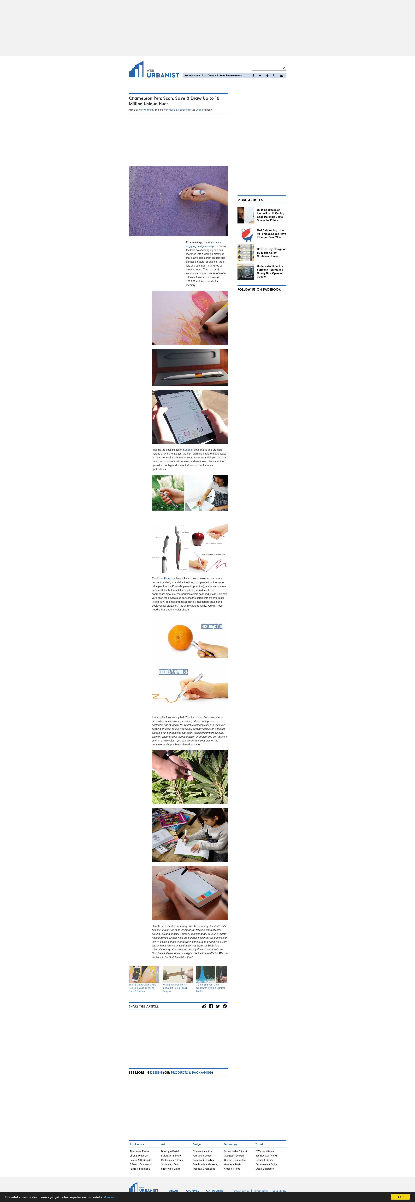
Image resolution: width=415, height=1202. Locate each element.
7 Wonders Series (264, 1151)
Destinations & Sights (266, 1164)
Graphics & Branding (203, 1160)
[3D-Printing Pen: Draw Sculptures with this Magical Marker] (211, 974)
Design (212, 75)
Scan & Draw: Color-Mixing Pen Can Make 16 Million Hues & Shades (142, 988)
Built (222, 75)
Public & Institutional (140, 1168)
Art (204, 75)
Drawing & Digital (170, 1151)
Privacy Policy (261, 1190)
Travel (259, 1144)
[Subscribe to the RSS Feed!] (274, 75)
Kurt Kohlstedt (146, 109)
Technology (230, 1144)
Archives (192, 1190)
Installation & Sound (171, 1155)
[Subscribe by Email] (281, 75)
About (173, 1190)
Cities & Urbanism (139, 1155)
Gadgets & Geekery (234, 1155)
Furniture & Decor (202, 1155)
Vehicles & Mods (232, 1164)
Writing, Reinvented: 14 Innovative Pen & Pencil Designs (175, 988)
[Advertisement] (207, 28)
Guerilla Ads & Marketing (205, 1164)
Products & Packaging (177, 109)
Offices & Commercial (141, 1164)
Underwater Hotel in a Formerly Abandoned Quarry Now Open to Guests (270, 271)
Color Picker (164, 578)
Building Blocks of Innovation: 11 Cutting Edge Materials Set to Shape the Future (270, 215)
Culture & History (264, 1160)
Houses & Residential (141, 1160)
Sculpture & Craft (170, 1164)
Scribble (188, 449)
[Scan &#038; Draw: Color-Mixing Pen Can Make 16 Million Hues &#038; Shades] (144, 974)
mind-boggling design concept (203, 244)
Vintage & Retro (232, 1168)
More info (109, 1197)
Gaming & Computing (235, 1160)
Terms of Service (241, 1190)
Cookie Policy (279, 1190)
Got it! (400, 1197)
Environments (234, 75)
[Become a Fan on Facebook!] (253, 75)
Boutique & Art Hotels (266, 1155)
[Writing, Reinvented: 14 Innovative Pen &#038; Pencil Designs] (178, 974)
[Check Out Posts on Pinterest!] (267, 75)
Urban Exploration (264, 1168)
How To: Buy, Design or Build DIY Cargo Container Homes (271, 252)
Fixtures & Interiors (202, 1151)
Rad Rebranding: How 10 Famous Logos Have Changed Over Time (271, 233)
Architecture (192, 75)
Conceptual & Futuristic (236, 1151)
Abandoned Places (139, 1151)
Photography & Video (172, 1160)
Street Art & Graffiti (170, 1168)
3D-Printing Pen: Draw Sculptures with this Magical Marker (210, 988)
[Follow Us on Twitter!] (260, 75)
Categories (214, 1190)
